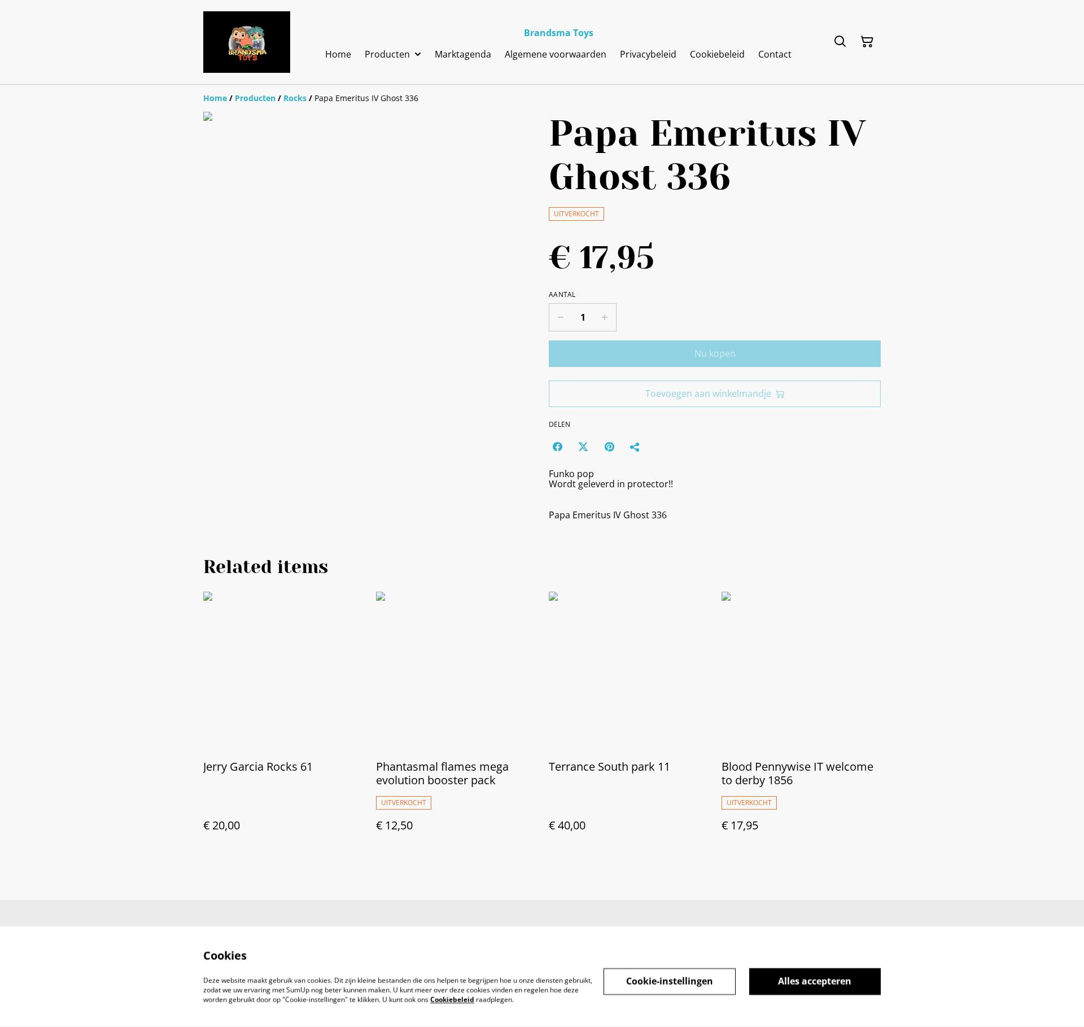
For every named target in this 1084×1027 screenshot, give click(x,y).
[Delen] (635, 446)
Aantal (562, 295)
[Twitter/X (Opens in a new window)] (583, 446)
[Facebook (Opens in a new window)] (557, 446)
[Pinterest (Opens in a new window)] (609, 446)
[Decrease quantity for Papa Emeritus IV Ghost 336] (560, 317)
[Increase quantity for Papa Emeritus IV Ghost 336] (605, 317)
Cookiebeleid (452, 999)
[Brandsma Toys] (246, 42)
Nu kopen (715, 353)
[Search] (840, 41)
